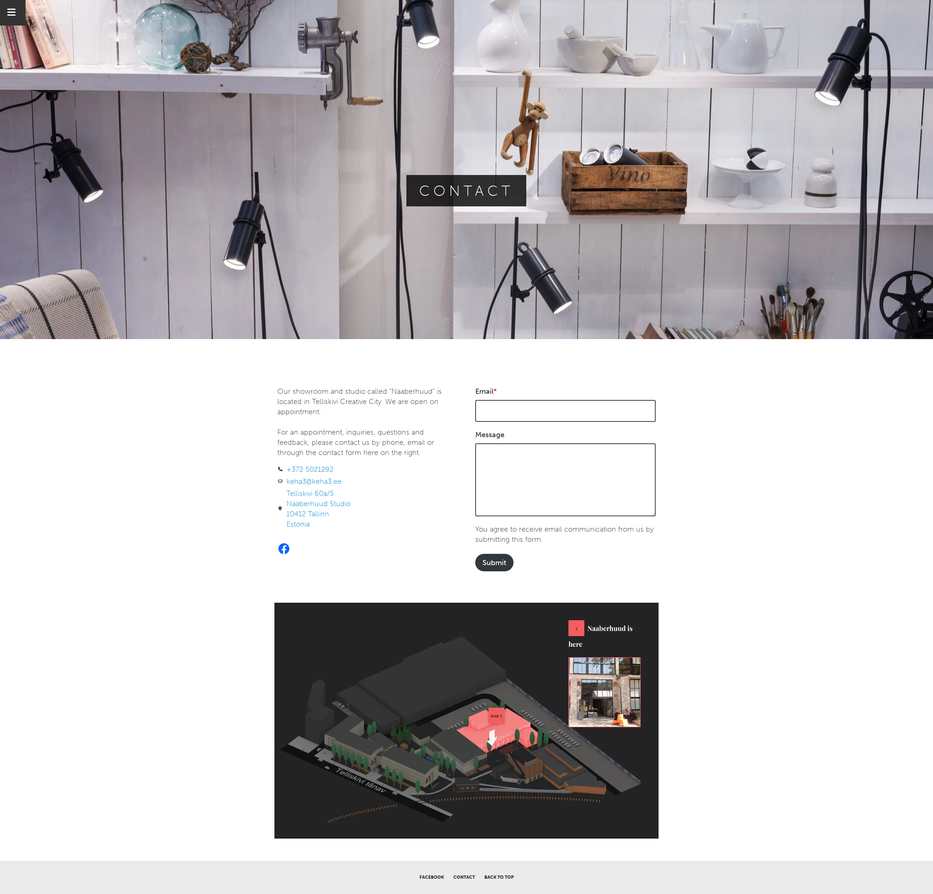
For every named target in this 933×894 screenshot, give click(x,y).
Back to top (499, 877)
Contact (464, 877)
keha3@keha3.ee (313, 481)
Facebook (431, 877)
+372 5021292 (309, 469)
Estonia (298, 524)
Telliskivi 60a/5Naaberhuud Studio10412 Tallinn (318, 503)
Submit (494, 562)
